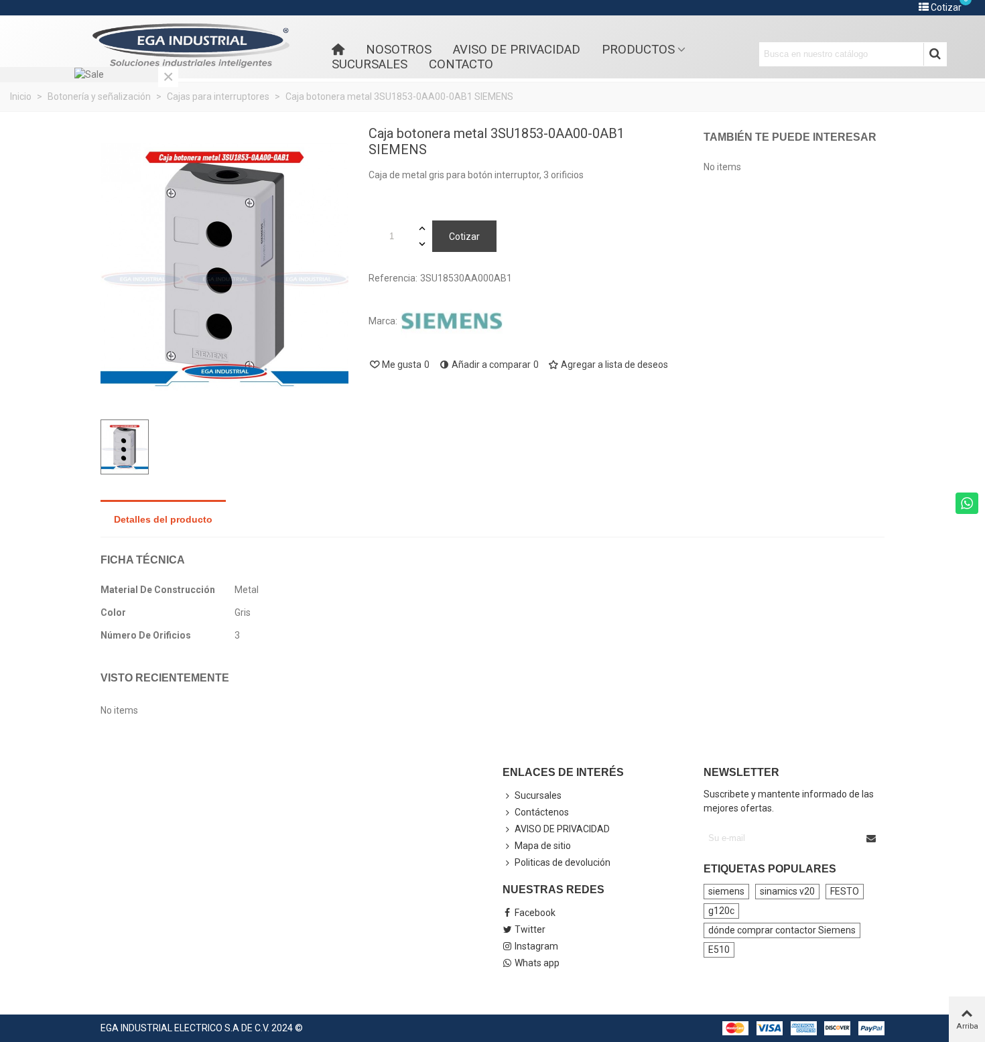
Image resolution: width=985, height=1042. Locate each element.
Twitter (530, 929)
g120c (721, 910)
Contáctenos (542, 812)
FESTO (844, 891)
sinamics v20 (787, 891)
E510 (719, 949)
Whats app (537, 963)
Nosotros (399, 49)
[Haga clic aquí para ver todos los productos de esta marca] (451, 321)
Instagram (536, 946)
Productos (638, 49)
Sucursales (369, 64)
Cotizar (464, 236)
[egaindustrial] (190, 46)
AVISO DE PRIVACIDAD (516, 49)
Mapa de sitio (543, 845)
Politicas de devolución (562, 862)
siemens (726, 891)
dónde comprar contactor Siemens (782, 930)
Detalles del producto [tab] (163, 519)
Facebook (535, 912)
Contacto (461, 64)
